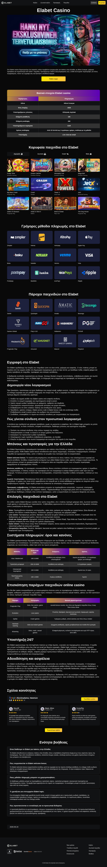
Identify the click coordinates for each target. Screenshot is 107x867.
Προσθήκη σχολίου (89, 699)
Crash (64, 154)
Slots (87, 154)
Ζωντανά (40, 154)
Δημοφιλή (17, 154)
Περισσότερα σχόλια (53, 730)
